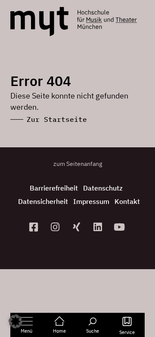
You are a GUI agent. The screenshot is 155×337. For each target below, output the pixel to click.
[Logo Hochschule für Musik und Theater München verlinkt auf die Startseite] (39, 21)
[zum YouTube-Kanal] (120, 227)
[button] (15, 321)
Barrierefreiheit (54, 188)
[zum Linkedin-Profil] (99, 227)
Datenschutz (103, 188)
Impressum (91, 201)
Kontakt (127, 201)
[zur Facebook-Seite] (35, 227)
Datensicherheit (43, 201)
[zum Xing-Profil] (77, 227)
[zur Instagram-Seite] (56, 227)
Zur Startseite (57, 119)
